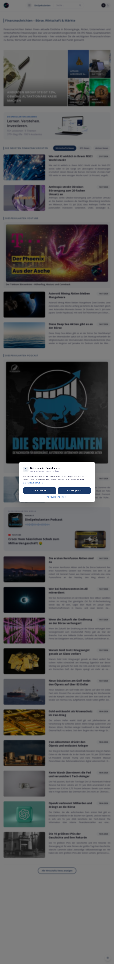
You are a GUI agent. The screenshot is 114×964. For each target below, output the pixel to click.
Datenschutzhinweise (33, 482)
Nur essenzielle (40, 490)
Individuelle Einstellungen (57, 497)
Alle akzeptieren (74, 490)
